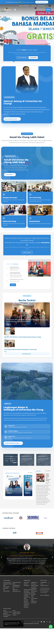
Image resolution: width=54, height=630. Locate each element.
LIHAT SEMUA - (30, 472)
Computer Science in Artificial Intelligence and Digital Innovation (27, 596)
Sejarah (4, 610)
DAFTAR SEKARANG (22, 57)
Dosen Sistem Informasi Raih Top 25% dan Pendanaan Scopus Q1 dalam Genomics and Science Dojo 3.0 (27, 320)
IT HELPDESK (33, 5)
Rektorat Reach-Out (16, 591)
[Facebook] (38, 622)
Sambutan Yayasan (16, 612)
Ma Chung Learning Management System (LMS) (7, 584)
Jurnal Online (5, 588)
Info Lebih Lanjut (7, 43)
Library (14, 583)
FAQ (4, 589)
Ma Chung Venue (16, 586)
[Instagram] (44, 622)
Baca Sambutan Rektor (12, 119)
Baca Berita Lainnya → (27, 353)
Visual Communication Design (34, 598)
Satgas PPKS (15, 589)
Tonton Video (9, 174)
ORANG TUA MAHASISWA (24, 5)
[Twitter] (41, 622)
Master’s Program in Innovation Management (34, 587)
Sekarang (48, 10)
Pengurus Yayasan (16, 613)
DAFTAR (13, 284)
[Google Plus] (47, 622)
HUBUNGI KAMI (33, 57)
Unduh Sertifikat (27, 252)
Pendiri (14, 610)
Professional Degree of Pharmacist (26, 606)
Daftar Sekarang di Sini (42, 2)
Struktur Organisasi (7, 614)
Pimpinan (14, 614)
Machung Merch (6, 586)
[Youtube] (50, 622)
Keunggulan (5, 616)
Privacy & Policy (6, 591)
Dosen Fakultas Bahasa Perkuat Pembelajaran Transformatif (20, 349)
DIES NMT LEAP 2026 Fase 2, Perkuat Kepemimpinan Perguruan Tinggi (22, 337)
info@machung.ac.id (44, 585)
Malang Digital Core (16, 585)
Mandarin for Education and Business (34, 591)
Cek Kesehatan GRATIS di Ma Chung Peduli (31, 489)
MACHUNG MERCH (41, 5)
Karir (13, 588)
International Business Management (26, 584)
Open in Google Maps (44, 595)
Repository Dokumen (17, 582)
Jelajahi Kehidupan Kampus (13, 443)
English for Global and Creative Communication (27, 591)
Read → (8, 324)
